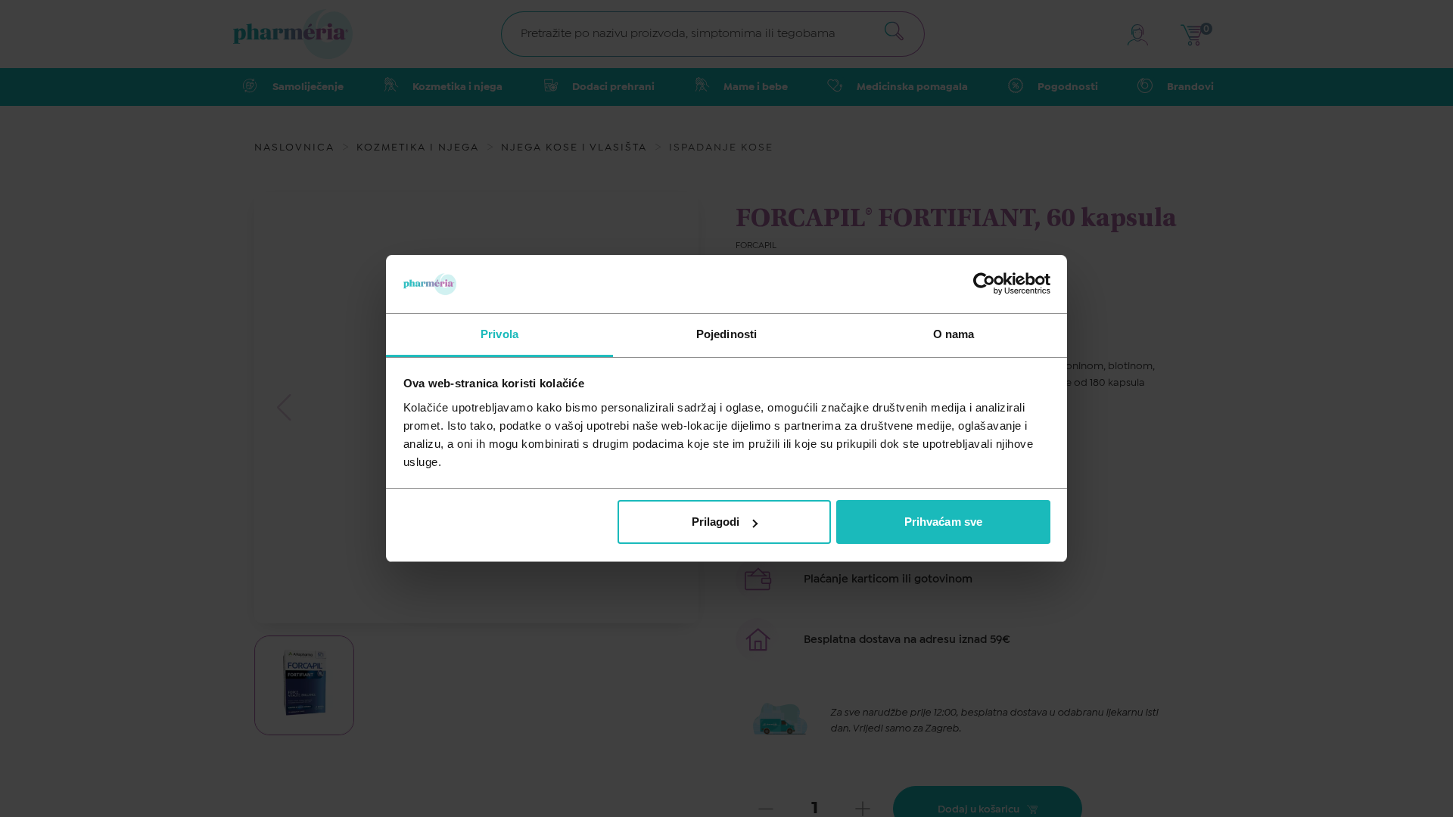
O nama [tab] (954, 334)
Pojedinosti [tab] (726, 334)
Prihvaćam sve (943, 521)
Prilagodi (716, 521)
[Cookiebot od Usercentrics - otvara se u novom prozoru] (984, 283)
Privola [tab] (499, 334)
